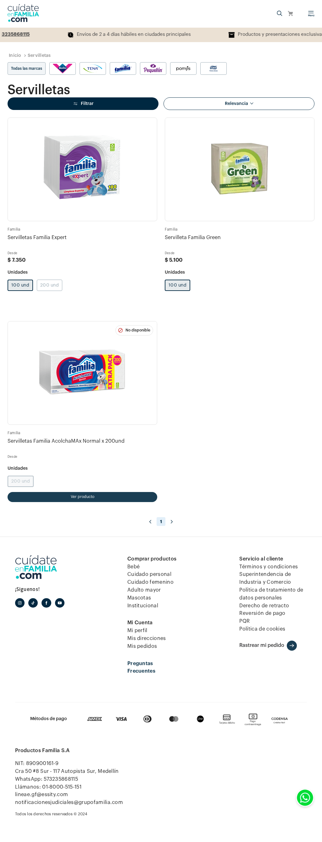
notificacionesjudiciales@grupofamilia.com (69, 802)
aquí (261, 34)
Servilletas (39, 55)
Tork (213, 68)
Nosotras (62, 68)
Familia (123, 68)
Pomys (183, 68)
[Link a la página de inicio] (15, 56)
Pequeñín (153, 68)
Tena (93, 68)
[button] (279, 13)
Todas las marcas (26, 68)
